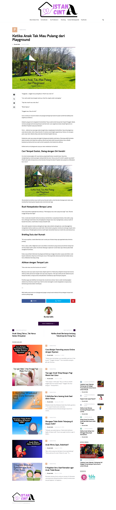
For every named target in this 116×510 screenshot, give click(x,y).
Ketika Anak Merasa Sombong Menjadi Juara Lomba (87, 409)
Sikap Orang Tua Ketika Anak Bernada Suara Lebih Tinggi (87, 421)
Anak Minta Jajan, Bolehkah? (57, 445)
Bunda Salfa (17, 44)
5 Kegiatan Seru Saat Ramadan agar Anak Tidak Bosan (59, 469)
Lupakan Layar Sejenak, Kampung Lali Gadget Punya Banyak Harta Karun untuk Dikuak (88, 387)
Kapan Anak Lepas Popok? (88, 399)
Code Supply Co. (26, 503)
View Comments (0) (47, 323)
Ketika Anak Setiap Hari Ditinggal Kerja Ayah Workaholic (87, 432)
